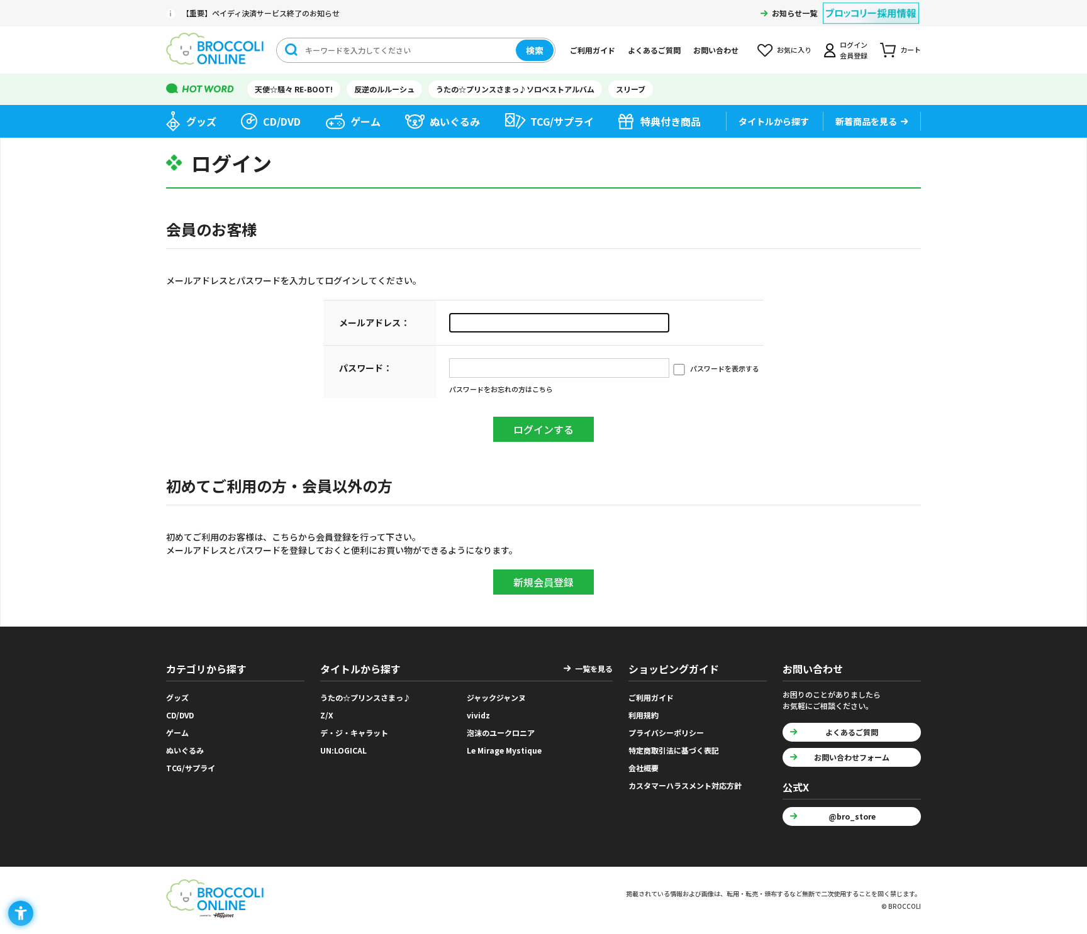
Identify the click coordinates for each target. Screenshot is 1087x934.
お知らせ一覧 (794, 13)
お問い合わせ (716, 50)
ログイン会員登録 (853, 50)
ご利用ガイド (592, 50)
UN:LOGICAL (343, 750)
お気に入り (794, 50)
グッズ (201, 121)
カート (910, 50)
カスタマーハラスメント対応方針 (685, 785)
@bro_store (852, 816)
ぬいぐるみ (455, 121)
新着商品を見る (866, 121)
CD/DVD (282, 121)
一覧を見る (594, 668)
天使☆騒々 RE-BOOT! (294, 89)
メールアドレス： (374, 322)
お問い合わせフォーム (851, 757)
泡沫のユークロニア (501, 732)
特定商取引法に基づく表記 (673, 750)
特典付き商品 (670, 121)
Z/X (326, 715)
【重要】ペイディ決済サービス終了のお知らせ (261, 13)
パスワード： (365, 367)
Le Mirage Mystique (504, 750)
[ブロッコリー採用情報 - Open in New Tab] (871, 5)
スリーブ (630, 89)
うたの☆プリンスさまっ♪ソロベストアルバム (515, 89)
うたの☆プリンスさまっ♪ (365, 697)
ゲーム (365, 121)
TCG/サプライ (562, 121)
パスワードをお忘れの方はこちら (501, 389)
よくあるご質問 (654, 50)
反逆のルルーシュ (384, 89)
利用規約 (643, 715)
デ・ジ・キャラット (354, 732)
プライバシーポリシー (666, 732)
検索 (535, 50)
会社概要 (643, 767)
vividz (478, 715)
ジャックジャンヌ (496, 697)
